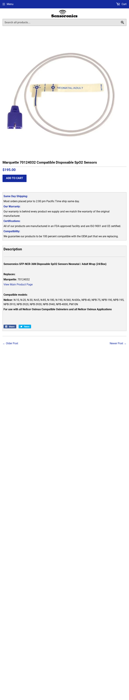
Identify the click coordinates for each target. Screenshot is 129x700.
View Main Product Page (18, 284)
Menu (10, 4)
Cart (123, 4)
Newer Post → (118, 343)
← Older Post (10, 343)
